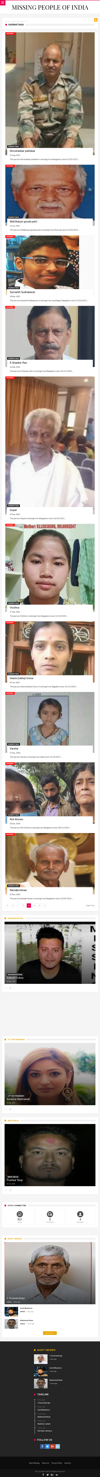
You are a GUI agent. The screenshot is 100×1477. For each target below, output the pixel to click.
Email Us (68, 1463)
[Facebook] (42, 1446)
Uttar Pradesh (16, 1096)
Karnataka (13, 147)
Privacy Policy (57, 1463)
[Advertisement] (50, 1014)
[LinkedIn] (57, 1446)
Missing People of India (50, 7)
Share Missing (34, 1463)
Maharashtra (15, 974)
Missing (10, 34)
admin (9, 1302)
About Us (45, 1463)
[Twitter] (47, 1446)
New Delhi (13, 1177)
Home (7, 21)
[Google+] (52, 1446)
